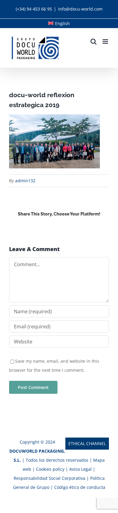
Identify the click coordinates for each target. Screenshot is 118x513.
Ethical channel (87, 443)
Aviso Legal (81, 469)
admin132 (25, 180)
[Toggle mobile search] (93, 41)
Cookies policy (50, 469)
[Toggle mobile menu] (106, 41)
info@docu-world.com (80, 9)
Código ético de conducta (79, 487)
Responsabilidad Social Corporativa (50, 478)
